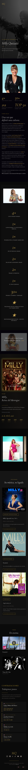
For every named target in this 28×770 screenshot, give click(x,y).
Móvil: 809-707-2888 (8, 720)
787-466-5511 (6, 730)
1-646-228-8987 (7, 739)
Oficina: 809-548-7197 (8, 708)
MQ (3, 3)
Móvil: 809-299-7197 (8, 710)
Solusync (17, 764)
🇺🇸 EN (24, 767)
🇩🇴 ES (19, 767)
